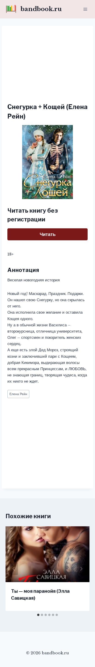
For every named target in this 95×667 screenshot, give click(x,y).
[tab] (38, 615)
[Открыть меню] (85, 9)
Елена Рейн (18, 394)
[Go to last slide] (14, 569)
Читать (48, 234)
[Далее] (81, 569)
